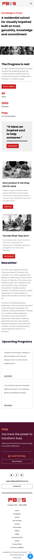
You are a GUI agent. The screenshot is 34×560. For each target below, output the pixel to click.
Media (17, 534)
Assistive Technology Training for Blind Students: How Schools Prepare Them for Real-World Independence (17, 364)
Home (17, 511)
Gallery (17, 531)
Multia (19, 557)
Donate (17, 524)
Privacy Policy (17, 544)
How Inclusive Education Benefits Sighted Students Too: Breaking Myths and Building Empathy (17, 395)
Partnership (17, 527)
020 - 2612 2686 (20, 505)
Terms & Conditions (17, 548)
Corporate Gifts (17, 537)
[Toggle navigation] (27, 3)
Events (17, 541)
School (17, 517)
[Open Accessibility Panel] (30, 556)
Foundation (17, 514)
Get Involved (17, 521)
